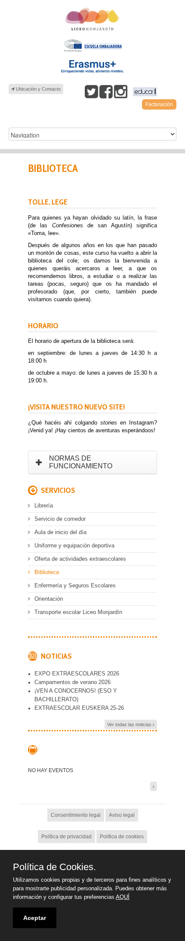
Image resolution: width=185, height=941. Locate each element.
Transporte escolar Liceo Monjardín (78, 612)
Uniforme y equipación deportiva (74, 545)
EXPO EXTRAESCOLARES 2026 (76, 673)
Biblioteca (46, 572)
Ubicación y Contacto (38, 89)
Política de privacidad (66, 837)
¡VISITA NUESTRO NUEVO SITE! (76, 407)
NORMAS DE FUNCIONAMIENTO (80, 462)
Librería (43, 505)
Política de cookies (122, 837)
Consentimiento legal (76, 815)
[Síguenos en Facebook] (106, 91)
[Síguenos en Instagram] (120, 91)
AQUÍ (123, 897)
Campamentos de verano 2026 (72, 682)
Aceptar (34, 917)
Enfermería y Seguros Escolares (75, 585)
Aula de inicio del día (60, 532)
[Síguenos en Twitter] (91, 91)
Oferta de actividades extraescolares (80, 559)
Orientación (48, 599)
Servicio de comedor (60, 519)
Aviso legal (122, 815)
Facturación (159, 104)
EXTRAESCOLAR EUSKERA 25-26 (79, 708)
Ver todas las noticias (130, 724)
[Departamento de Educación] (144, 91)
